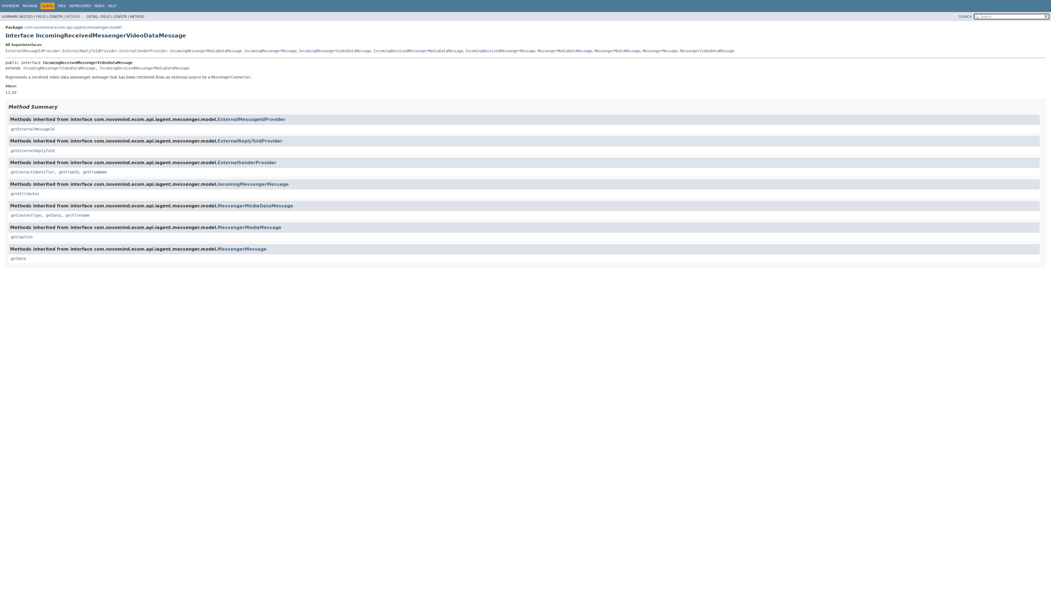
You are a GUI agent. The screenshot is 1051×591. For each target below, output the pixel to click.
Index (99, 6)
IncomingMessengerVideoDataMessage (335, 51)
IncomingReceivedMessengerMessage (500, 51)
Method (73, 17)
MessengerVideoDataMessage (707, 51)
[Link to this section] (61, 107)
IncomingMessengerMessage (270, 51)
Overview (10, 6)
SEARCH (965, 17)
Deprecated (80, 6)
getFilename (77, 215)
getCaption (22, 237)
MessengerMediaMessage (617, 51)
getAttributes (25, 194)
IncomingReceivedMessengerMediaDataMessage (418, 51)
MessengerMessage (660, 51)
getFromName (95, 172)
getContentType (26, 215)
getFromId (69, 172)
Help (112, 6)
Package (29, 6)
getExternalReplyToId (32, 151)
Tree (61, 6)
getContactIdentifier (32, 172)
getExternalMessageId (32, 129)
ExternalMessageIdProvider (32, 51)
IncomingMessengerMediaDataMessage (206, 51)
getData (53, 215)
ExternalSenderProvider (143, 51)
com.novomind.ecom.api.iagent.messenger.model (73, 27)
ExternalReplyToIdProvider (89, 51)
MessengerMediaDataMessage (565, 51)
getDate (18, 258)
